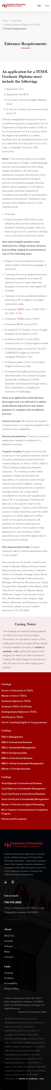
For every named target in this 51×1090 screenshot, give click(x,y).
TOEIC (20, 318)
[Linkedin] (18, 886)
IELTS (20, 324)
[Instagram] (4, 886)
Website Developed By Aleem (32, 1012)
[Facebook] (23, 882)
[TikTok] (9, 886)
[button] (14, 919)
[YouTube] (13, 886)
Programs (16, 20)
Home (5, 20)
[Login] (5, 882)
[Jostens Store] (12, 882)
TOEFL (20, 309)
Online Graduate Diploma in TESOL (22, 24)
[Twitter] (28, 882)
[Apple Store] (19, 882)
